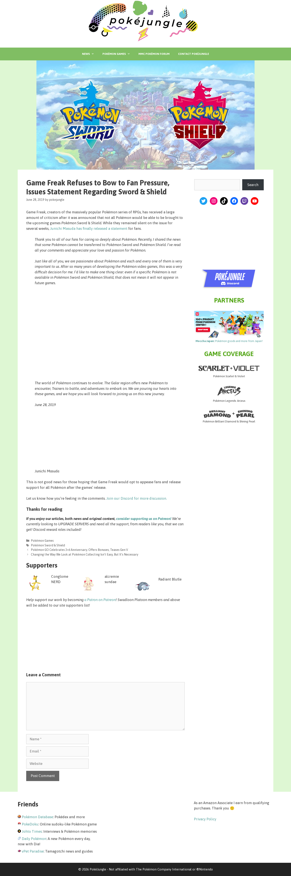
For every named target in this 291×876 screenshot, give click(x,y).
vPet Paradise (33, 851)
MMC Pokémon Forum (154, 53)
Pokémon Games (114, 53)
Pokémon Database (37, 817)
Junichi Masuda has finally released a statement (88, 228)
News (86, 53)
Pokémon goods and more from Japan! (229, 341)
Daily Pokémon (34, 839)
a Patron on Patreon (100, 600)
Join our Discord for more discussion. (136, 498)
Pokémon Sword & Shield (48, 545)
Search (252, 185)
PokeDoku (30, 824)
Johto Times (32, 831)
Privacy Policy (205, 819)
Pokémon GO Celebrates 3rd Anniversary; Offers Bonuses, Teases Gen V (79, 550)
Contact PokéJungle (193, 53)
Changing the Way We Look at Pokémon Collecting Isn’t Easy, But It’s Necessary (84, 554)
